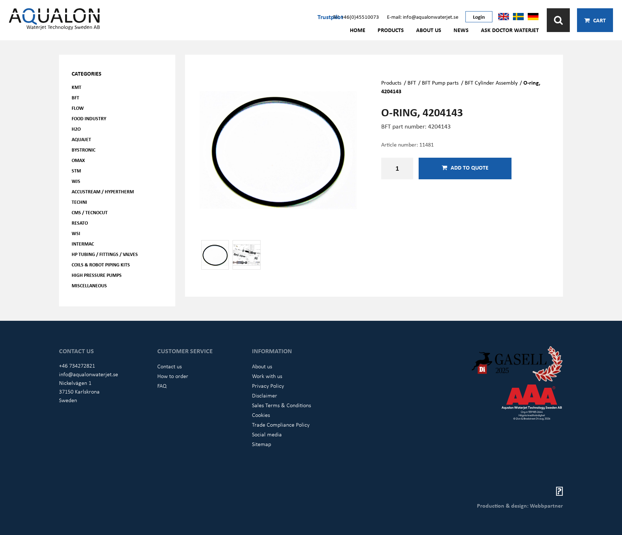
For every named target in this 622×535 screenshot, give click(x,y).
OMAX (78, 160)
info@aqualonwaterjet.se (88, 374)
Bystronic (83, 149)
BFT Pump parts (440, 82)
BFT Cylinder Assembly (491, 82)
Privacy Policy (268, 386)
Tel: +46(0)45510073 (356, 16)
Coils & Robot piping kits (101, 264)
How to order (172, 376)
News (461, 30)
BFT (75, 97)
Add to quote (469, 167)
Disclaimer (264, 395)
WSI (76, 233)
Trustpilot (330, 16)
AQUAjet (81, 139)
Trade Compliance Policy (281, 424)
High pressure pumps (97, 274)
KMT (76, 87)
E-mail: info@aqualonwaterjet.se (422, 16)
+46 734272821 (77, 365)
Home (357, 30)
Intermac (83, 243)
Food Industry (89, 118)
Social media (267, 434)
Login (479, 16)
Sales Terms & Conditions (281, 405)
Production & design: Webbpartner (520, 505)
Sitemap (261, 444)
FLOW (78, 107)
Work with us (267, 376)
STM (76, 170)
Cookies (261, 415)
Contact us (169, 366)
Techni (79, 201)
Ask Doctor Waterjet (510, 30)
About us (428, 30)
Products (391, 30)
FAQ (162, 386)
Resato (80, 222)
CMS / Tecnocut (90, 212)
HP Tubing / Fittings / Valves (105, 254)
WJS (76, 180)
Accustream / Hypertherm (103, 191)
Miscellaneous (89, 285)
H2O (76, 128)
